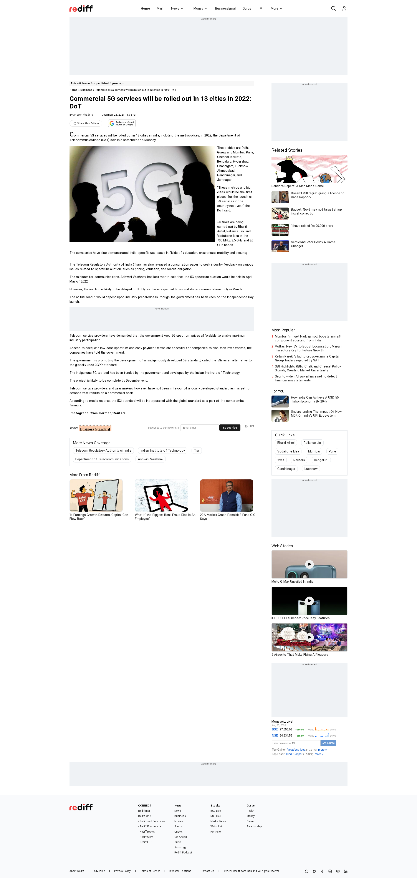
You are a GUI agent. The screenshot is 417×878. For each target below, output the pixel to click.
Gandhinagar (286, 469)
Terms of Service (150, 871)
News (175, 8)
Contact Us (207, 871)
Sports (178, 826)
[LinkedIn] (346, 872)
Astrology (180, 847)
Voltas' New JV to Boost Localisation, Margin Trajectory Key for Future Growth (308, 348)
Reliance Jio (312, 443)
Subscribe (230, 427)
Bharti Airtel (286, 443)
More (274, 8)
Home (145, 8)
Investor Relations (180, 871)
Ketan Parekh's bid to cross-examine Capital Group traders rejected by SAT (307, 358)
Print (251, 425)
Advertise (99, 871)
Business (86, 89)
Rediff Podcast (183, 852)
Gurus (247, 8)
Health (251, 810)
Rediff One (144, 816)
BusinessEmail (225, 8)
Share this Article (88, 123)
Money (198, 8)
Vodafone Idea (288, 451)
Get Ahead (180, 836)
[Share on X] (314, 872)
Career (251, 821)
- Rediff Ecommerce (149, 826)
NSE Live (215, 816)
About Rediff (77, 871)
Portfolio (215, 831)
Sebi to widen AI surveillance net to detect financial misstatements (306, 378)
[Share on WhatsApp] (306, 872)
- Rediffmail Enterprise (151, 821)
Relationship (254, 826)
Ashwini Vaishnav (150, 459)
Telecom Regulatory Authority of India (103, 450)
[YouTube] (338, 872)
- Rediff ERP (145, 842)
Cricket (178, 831)
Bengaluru (321, 460)
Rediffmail (144, 810)
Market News (218, 821)
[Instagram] (330, 872)
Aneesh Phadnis (83, 114)
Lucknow (311, 469)
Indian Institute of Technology (163, 450)
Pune (332, 451)
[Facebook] (322, 872)
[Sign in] (344, 8)
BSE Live (215, 810)
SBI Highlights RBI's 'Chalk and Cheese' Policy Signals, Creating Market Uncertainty (308, 368)
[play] (309, 564)
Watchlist (216, 826)
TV (260, 8)
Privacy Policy (122, 871)
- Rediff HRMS (146, 831)
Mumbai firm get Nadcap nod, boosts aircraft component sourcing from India (308, 338)
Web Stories (282, 546)
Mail (159, 8)
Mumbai (314, 451)
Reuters (299, 460)
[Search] (333, 8)
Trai (196, 450)
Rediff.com (239, 871)
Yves (280, 460)
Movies (178, 821)
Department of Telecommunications (102, 459)
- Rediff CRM (145, 836)
